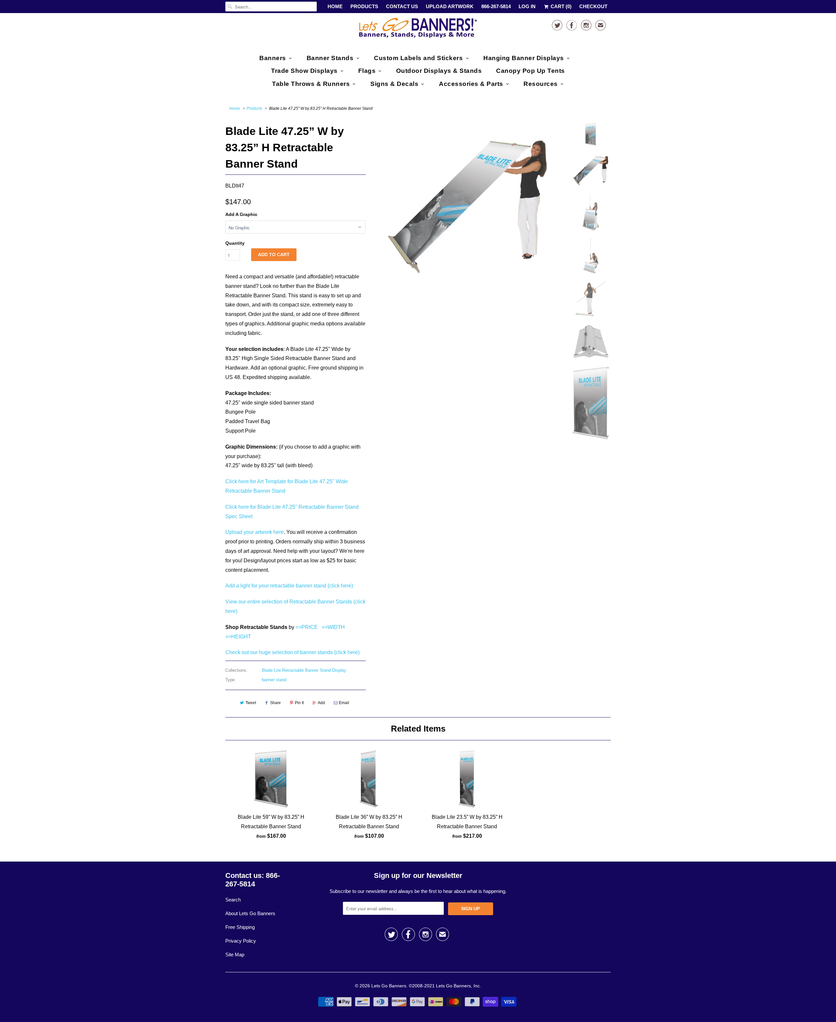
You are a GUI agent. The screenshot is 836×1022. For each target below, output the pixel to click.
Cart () (560, 6)
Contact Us (402, 6)
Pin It (299, 703)
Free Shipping (240, 927)
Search (233, 899)
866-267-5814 (496, 6)
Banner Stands (330, 58)
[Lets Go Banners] (418, 29)
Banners (272, 58)
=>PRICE (306, 627)
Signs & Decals (394, 83)
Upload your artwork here (254, 532)
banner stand (274, 679)
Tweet (251, 703)
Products (364, 6)
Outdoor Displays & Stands (439, 70)
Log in (527, 6)
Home (335, 6)
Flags (367, 70)
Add (321, 703)
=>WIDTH (333, 627)
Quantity (235, 243)
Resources (540, 83)
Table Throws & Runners (311, 83)
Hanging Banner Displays (523, 58)
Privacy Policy (240, 941)
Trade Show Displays (304, 70)
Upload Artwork (450, 6)
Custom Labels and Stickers (418, 58)
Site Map (234, 954)
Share (275, 703)
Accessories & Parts (471, 83)
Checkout (593, 6)
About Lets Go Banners (250, 913)
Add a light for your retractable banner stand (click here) (289, 585)
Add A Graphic (241, 214)
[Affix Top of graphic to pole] (467, 204)
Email (344, 703)
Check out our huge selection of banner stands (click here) (292, 652)
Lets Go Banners (388, 985)
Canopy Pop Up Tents (530, 70)
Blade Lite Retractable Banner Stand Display (304, 670)
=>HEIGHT (238, 636)
